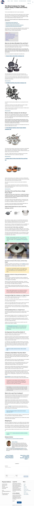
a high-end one (25, 239)
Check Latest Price (7, 80)
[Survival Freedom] (3, 2)
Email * (17, 475)
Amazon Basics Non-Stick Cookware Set (12, 22)
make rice (23, 263)
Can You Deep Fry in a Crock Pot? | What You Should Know (14, 438)
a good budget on (18, 239)
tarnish (12, 269)
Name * (7, 475)
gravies (9, 279)
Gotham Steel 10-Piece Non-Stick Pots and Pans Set (13, 26)
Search (19, 502)
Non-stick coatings (7, 376)
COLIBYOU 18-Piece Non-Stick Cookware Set (12, 23)
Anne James (7, 8)
